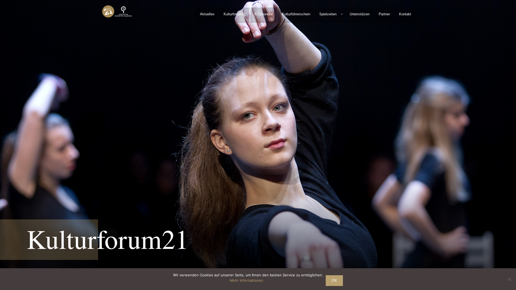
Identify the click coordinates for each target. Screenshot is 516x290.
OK (334, 280)
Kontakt (405, 14)
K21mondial (264, 14)
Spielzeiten (327, 14)
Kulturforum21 (234, 14)
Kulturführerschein (296, 14)
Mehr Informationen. (247, 280)
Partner (384, 14)
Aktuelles (207, 14)
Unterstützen (360, 14)
